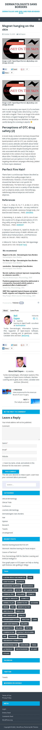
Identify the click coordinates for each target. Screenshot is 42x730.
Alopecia (20, 582)
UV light (34, 649)
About (5, 310)
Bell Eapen (21, 34)
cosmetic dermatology (10, 510)
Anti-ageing (8, 590)
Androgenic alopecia (11, 586)
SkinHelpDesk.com (10, 645)
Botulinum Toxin (30, 590)
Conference (6, 506)
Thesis (34, 645)
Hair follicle (8, 611)
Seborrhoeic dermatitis (12, 641)
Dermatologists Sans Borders (13, 514)
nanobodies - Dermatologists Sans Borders (18, 266)
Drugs (5, 607)
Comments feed (7, 716)
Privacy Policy (6, 698)
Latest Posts (14, 310)
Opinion (5, 521)
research (22, 636)
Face (13, 607)
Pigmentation (8, 632)
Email (4, 450)
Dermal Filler (8, 603)
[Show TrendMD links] (38, 302)
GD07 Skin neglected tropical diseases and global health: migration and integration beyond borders (20, 292)
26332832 (29, 212)
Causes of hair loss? (9, 552)
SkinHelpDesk (20, 325)
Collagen (20, 594)
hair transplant (9, 615)
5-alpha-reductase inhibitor (14, 577)
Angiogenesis (28, 586)
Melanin (24, 624)
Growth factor (24, 607)
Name (4, 443)
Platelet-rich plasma (25, 632)
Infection (25, 620)
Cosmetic (31, 594)
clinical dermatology (9, 499)
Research (5, 525)
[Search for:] (21, 485)
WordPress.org (7, 720)
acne (30, 577)
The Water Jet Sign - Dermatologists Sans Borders (20, 260)
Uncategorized (7, 533)
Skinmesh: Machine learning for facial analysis (18, 548)
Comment (6, 426)
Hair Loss (20, 611)
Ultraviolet (8, 649)
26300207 (20, 225)
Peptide (28, 628)
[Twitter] (37, 318)
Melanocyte (8, 628)
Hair (3, 517)
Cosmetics (25, 598)
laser (35, 620)
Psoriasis (12, 636)
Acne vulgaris (8, 582)
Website (5, 456)
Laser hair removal (10, 624)
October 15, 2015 (9, 34)
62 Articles (30, 371)
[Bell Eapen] (8, 323)
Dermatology (22, 603)
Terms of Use (6, 695)
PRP (4, 636)
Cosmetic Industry (10, 598)
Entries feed (6, 713)
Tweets (5, 529)
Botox (18, 590)
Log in (4, 709)
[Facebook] (34, 318)
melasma (19, 628)
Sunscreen (24, 645)
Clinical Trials (7, 502)
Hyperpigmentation (11, 620)
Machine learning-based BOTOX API (15, 545)
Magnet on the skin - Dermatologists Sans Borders (20, 255)
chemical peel (8, 594)
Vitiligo (6, 653)
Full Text (22, 245)
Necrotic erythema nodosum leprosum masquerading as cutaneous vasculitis (21, 274)
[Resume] (25, 336)
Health (22, 615)
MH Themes (34, 727)
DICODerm (34, 603)
